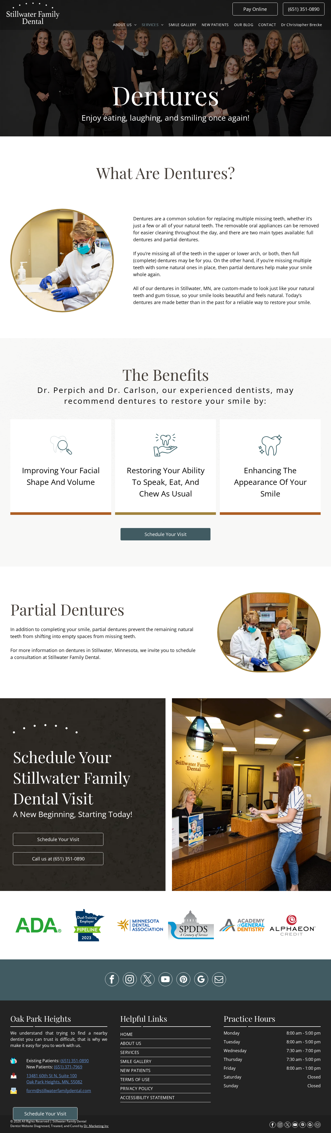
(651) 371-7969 (68, 1067)
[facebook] (112, 980)
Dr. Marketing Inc (96, 1126)
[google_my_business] (201, 980)
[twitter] (148, 980)
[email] (219, 980)
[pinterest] (183, 980)
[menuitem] (124, 24)
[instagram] (130, 980)
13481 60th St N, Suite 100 (51, 1075)
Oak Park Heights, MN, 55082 (54, 1082)
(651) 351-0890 (75, 1061)
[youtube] (165, 980)
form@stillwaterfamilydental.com (58, 1090)
